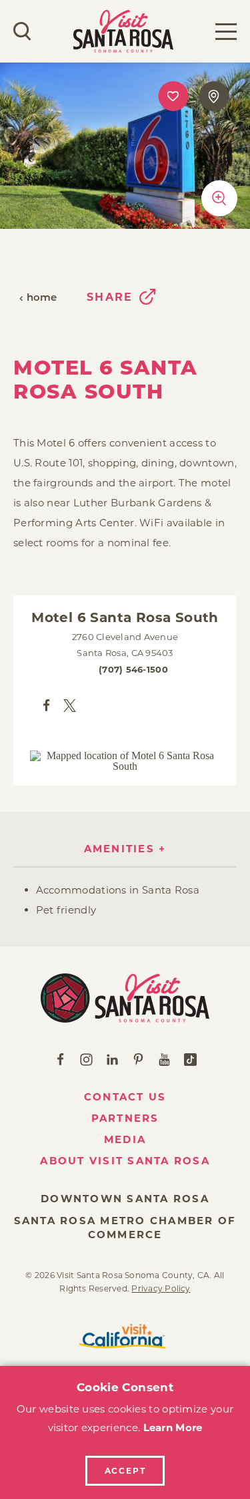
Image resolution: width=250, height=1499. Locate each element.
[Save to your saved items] (173, 96)
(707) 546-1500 (133, 669)
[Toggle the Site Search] (22, 31)
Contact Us (125, 1096)
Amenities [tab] (119, 848)
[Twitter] (69, 705)
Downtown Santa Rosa (125, 1198)
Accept (125, 1471)
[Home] (125, 998)
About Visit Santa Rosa (125, 1160)
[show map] (214, 96)
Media (125, 1139)
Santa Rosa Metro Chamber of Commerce (125, 1228)
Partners (125, 1118)
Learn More (173, 1427)
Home (42, 298)
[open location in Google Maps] (125, 761)
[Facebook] (46, 705)
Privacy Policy (160, 1288)
